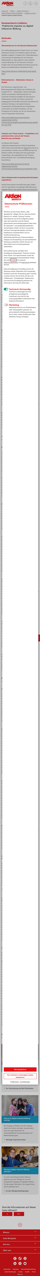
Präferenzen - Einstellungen (20, 1082)
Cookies (13, 260)
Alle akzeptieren (20, 1069)
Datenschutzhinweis (11, 262)
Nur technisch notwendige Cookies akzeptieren (20, 1076)
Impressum (25, 262)
